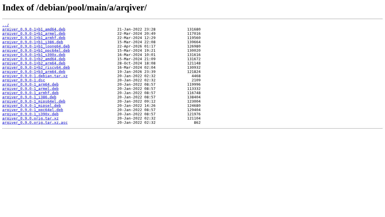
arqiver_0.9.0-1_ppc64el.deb (32, 110)
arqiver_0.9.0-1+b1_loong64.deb (36, 46)
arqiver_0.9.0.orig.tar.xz (30, 118)
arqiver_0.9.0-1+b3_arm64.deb (33, 72)
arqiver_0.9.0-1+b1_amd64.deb (33, 29)
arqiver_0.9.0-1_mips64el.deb (33, 101)
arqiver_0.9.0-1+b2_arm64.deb (33, 63)
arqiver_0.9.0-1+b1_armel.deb (33, 33)
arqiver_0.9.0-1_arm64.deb (30, 84)
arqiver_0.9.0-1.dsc (23, 80)
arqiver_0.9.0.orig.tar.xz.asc (35, 122)
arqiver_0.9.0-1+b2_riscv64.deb (36, 67)
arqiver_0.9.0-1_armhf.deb (30, 93)
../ (5, 25)
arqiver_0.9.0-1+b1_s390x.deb (33, 55)
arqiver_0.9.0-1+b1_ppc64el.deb (36, 50)
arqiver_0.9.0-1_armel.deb (30, 88)
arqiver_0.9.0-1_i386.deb (29, 97)
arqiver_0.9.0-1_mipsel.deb (31, 105)
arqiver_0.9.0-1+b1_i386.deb (32, 42)
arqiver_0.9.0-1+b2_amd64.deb (33, 59)
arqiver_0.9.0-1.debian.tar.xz (35, 76)
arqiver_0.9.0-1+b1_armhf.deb (33, 38)
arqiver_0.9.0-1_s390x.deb (30, 114)
